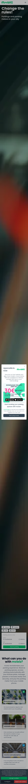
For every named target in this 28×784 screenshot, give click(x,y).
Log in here (7, 409)
